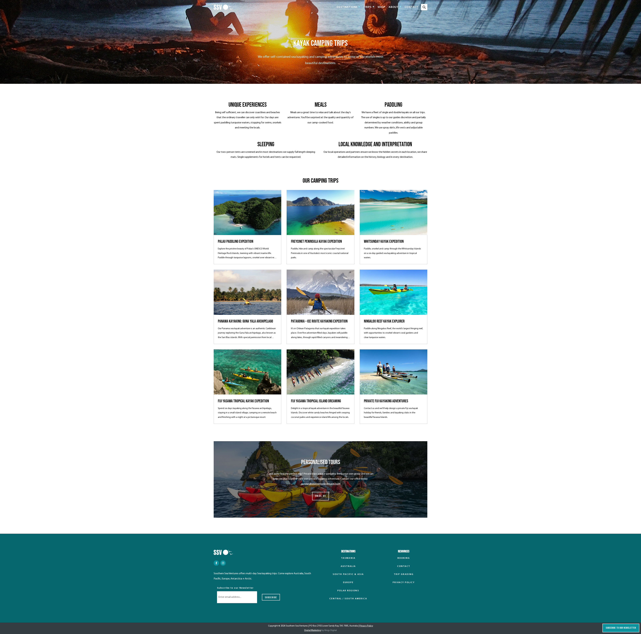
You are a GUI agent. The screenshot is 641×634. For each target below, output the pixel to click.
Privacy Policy (403, 582)
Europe (348, 582)
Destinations (347, 7)
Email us (320, 496)
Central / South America (348, 598)
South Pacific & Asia (348, 574)
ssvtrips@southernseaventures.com (320, 484)
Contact (411, 7)
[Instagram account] (223, 563)
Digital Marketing (312, 630)
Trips (367, 7)
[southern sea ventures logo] (223, 7)
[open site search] (424, 7)
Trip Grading (403, 574)
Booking (403, 558)
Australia (348, 566)
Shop (381, 7)
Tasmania (348, 558)
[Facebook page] (216, 563)
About (394, 7)
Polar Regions (348, 590)
